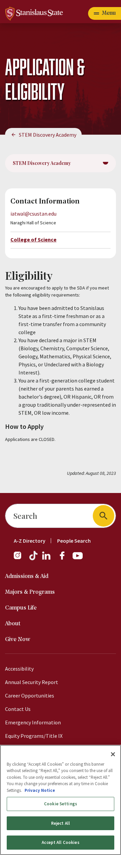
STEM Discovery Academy (47, 134)
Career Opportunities (29, 695)
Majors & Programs (30, 592)
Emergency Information (33, 722)
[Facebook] (65, 558)
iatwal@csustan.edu (33, 213)
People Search (74, 540)
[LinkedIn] (46, 558)
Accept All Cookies (60, 842)
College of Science (33, 239)
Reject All (60, 823)
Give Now (17, 639)
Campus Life (21, 608)
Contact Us (18, 709)
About (13, 624)
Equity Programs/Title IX (34, 735)
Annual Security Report (31, 682)
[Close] (113, 754)
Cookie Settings (60, 804)
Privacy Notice (40, 790)
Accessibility (19, 668)
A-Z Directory (29, 540)
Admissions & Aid (26, 576)
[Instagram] (20, 558)
